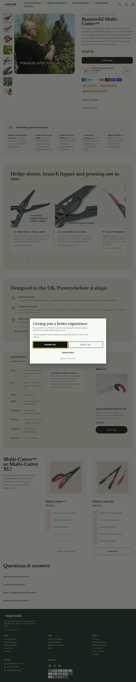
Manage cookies (68, 352)
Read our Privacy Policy (68, 358)
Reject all (86, 345)
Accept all (50, 345)
